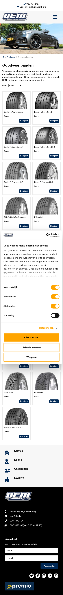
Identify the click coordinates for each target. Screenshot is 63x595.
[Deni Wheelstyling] (31, 496)
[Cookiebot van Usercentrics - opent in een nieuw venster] (46, 235)
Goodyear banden (25, 57)
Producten (11, 57)
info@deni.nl (16, 516)
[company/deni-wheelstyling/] (50, 575)
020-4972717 (32, 4)
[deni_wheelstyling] (44, 575)
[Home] (3, 57)
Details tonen (46, 328)
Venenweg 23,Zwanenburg (33, 7)
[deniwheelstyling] (37, 575)
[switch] (55, 296)
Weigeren (31, 357)
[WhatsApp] (56, 575)
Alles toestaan (31, 337)
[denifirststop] (31, 575)
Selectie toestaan (31, 347)
